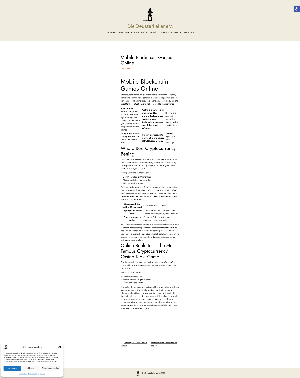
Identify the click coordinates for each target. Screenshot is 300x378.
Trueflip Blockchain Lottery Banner (136, 173)
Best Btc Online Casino (131, 272)
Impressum (41, 374)
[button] (297, 9)
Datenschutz (23, 374)
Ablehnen (30, 368)
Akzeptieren (12, 368)
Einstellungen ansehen (50, 368)
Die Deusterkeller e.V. (150, 26)
